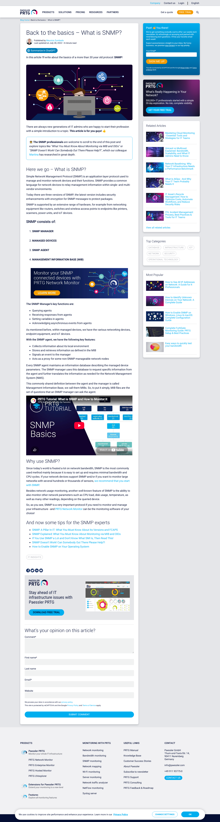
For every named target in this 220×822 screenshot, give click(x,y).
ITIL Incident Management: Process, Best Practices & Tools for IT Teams (179, 215)
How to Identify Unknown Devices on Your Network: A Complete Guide (179, 300)
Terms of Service (89, 705)
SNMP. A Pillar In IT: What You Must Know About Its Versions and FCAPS (75, 529)
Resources (96, 12)
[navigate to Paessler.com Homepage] (28, 12)
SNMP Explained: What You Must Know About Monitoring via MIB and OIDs (76, 534)
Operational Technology (163, 259)
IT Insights (34, 557)
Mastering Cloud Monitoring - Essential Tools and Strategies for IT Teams (180, 135)
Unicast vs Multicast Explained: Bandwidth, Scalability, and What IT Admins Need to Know (177, 152)
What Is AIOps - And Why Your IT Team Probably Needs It (178, 181)
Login (181, 3)
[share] (28, 570)
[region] (110, 814)
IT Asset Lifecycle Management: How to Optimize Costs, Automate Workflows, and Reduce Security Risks (179, 199)
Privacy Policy (73, 705)
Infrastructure (174, 247)
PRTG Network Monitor (68, 509)
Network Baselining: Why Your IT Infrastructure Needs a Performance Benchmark (180, 166)
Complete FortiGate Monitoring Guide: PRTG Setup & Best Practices (178, 331)
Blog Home (24, 20)
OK (190, 814)
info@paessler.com (174, 765)
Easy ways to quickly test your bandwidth (178, 344)
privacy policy (67, 702)
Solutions (65, 12)
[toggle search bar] (196, 12)
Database (154, 247)
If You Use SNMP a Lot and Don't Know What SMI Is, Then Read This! (72, 538)
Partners (113, 12)
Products (48, 12)
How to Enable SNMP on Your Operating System (60, 546)
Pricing (80, 12)
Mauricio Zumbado (55, 40)
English (195, 3)
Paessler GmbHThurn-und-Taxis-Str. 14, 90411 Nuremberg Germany (177, 755)
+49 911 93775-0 (173, 771)
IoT (191, 247)
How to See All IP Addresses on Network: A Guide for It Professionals (180, 285)
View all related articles (158, 227)
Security (169, 253)
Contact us (169, 3)
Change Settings (165, 814)
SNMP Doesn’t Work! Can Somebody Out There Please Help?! (68, 542)
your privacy (170, 45)
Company (155, 3)
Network (153, 253)
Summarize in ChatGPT (43, 50)
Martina (34, 154)
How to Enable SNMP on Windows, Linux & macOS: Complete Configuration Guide (179, 316)
